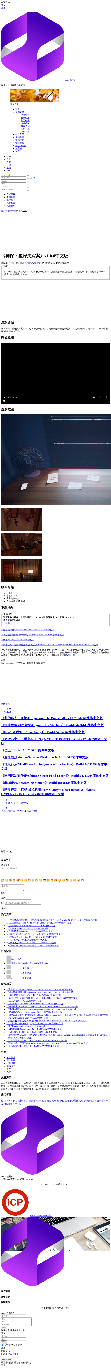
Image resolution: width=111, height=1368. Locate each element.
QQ (2, 903)
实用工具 (25, 129)
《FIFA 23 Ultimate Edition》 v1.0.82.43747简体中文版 (34, 945)
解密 (86, 1101)
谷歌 (8, 162)
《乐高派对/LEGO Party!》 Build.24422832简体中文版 (31, 1032)
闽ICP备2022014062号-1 (41, 1215)
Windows (25, 132)
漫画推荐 (19, 140)
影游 (44, 1101)
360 (8, 170)
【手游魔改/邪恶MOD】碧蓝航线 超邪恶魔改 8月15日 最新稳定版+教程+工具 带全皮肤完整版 (52, 920)
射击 (14, 1101)
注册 (3, 8)
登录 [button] (3, 5)
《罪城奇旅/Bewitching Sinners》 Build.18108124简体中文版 (44, 782)
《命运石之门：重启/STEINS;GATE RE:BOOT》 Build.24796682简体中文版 (42, 998)
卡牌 (103, 1101)
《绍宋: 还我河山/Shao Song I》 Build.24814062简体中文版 (43, 732)
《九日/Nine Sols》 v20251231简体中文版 (25, 1026)
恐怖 (81, 1101)
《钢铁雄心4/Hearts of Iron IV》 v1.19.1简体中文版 (31, 925)
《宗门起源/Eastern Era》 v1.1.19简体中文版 (27, 1018)
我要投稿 (10, 1063)
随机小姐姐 (20, 145)
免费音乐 (10, 206)
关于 (17, 151)
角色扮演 (72, 1100)
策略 (49, 1100)
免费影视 (10, 203)
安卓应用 (25, 118)
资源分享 (19, 112)
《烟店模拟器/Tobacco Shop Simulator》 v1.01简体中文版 (27, 630)
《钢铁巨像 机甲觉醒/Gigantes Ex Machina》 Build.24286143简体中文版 (52, 725)
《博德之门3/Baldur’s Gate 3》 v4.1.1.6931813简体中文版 (34, 934)
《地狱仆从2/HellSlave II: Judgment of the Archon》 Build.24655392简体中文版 (42, 1006)
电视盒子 (25, 126)
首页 (17, 109)
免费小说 (17, 1104)
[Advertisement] (55, 231)
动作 (9, 1100)
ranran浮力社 (70, 80)
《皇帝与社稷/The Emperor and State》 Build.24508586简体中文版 (36, 1040)
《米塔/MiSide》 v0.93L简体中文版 (17, 639)
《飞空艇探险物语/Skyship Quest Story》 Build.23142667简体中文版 (32, 635)
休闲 (38, 1100)
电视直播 (8, 1104)
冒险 (8, 709)
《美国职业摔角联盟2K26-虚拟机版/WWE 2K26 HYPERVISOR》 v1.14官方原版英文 (46, 1021)
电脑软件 (25, 115)
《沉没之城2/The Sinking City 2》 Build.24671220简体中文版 (34, 1023)
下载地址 (7, 623)
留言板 (18, 148)
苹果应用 (25, 120)
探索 (54, 1101)
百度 (8, 159)
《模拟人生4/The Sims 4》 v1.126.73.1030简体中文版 (32, 937)
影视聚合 (92, 1101)
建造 (26, 1101)
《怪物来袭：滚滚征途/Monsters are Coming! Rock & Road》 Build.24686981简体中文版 (47, 1043)
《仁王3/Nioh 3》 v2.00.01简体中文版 (27, 750)
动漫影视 (19, 143)
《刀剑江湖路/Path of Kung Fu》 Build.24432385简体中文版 (34, 1029)
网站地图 (10, 1066)
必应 (8, 165)
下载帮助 (10, 1057)
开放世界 (32, 1101)
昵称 (3, 898)
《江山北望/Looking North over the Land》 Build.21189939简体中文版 (40, 923)
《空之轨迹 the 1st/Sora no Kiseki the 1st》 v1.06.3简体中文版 (45, 757)
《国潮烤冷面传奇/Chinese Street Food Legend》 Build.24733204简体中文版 (55, 775)
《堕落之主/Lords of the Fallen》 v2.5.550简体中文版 (32, 942)
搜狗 (8, 167)
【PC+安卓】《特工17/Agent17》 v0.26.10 (27, 940)
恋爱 (99, 1101)
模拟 (8, 711)
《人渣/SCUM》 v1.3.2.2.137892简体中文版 (28, 928)
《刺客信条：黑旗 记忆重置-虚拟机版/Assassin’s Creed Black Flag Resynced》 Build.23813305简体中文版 (49, 644)
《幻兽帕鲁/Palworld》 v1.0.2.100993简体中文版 (30, 931)
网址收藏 (10, 1060)
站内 (8, 156)
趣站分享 (19, 137)
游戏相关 (25, 123)
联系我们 (70, 655)
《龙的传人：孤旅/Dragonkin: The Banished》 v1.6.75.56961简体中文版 (52, 718)
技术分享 (19, 134)
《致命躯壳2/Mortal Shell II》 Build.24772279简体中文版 (32, 1046)
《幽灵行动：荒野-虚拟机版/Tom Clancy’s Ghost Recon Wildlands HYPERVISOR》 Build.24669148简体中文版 (57, 1015)
